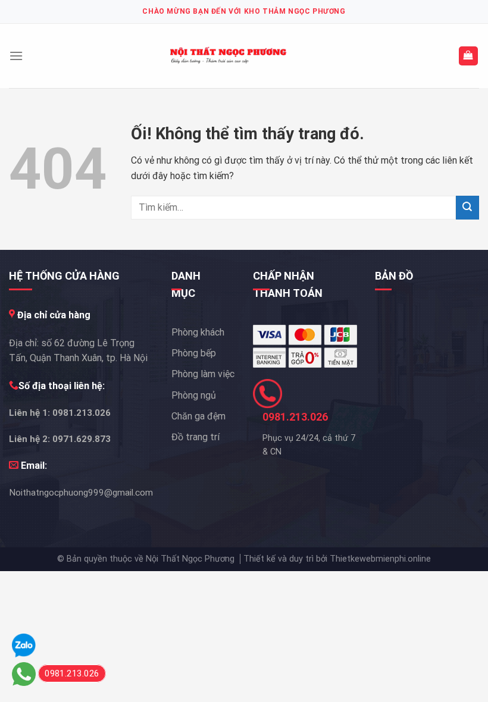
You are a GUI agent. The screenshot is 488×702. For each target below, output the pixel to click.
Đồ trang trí (195, 437)
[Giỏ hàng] (468, 56)
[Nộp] (467, 207)
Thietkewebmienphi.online (380, 559)
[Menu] (16, 55)
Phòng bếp (193, 353)
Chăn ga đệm (198, 416)
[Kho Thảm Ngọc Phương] (229, 56)
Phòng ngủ (193, 395)
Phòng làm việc (202, 374)
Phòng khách (197, 332)
